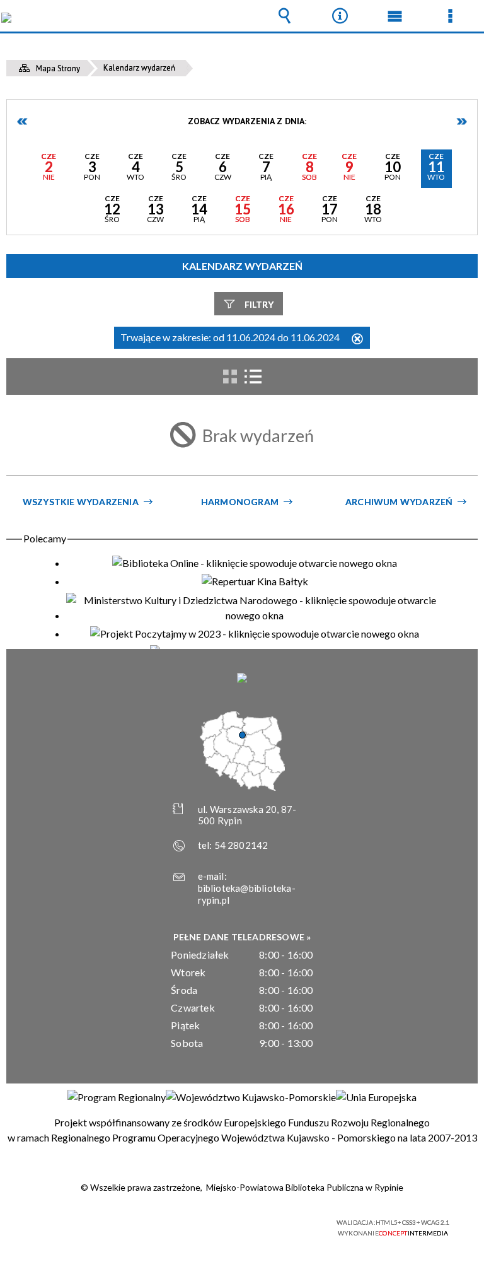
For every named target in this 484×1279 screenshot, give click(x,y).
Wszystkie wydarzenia (81, 501)
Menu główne (395, 15)
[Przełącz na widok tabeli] (252, 376)
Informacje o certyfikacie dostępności (84, 1224)
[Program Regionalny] (116, 1097)
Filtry (259, 304)
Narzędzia (339, 15)
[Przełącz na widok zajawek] (230, 376)
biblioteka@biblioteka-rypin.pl (247, 894)
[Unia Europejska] (376, 1097)
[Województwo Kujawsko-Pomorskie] (251, 1097)
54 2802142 (241, 845)
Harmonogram (240, 501)
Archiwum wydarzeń (398, 501)
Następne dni (461, 121)
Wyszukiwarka (284, 15)
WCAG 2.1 (274, 1222)
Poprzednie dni (22, 121)
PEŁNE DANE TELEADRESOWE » (242, 937)
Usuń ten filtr (357, 339)
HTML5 (215, 1223)
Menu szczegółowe (450, 15)
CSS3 (234, 1223)
